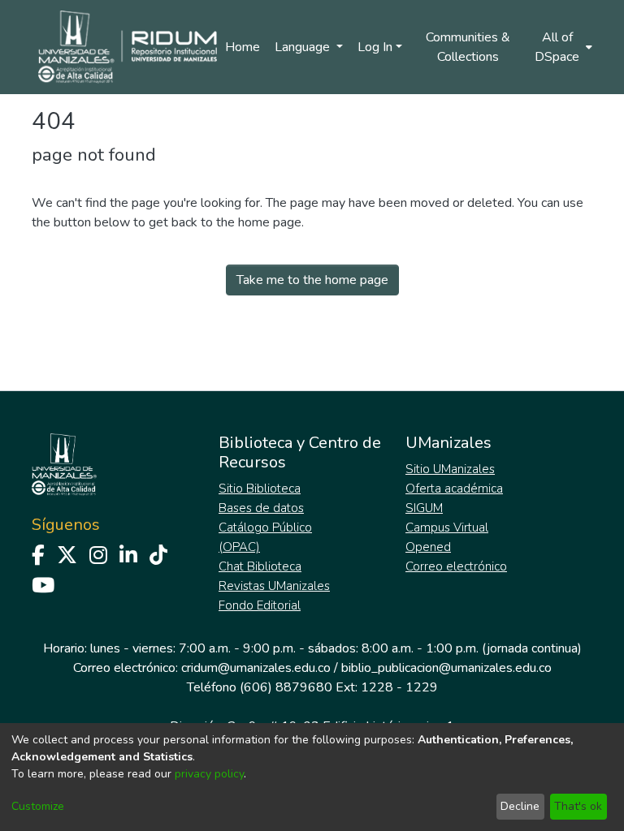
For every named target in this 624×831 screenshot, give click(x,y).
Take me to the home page (312, 280)
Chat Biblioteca (260, 566)
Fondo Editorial (260, 605)
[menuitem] (562, 47)
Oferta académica (454, 488)
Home (242, 47)
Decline (520, 806)
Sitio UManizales (450, 469)
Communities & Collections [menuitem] (468, 47)
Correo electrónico (456, 566)
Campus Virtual (446, 527)
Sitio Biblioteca (260, 488)
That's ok (578, 806)
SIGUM (424, 508)
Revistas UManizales (274, 586)
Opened (428, 547)
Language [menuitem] (304, 47)
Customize (37, 806)
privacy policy (209, 773)
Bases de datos (261, 508)
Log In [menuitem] (375, 47)
